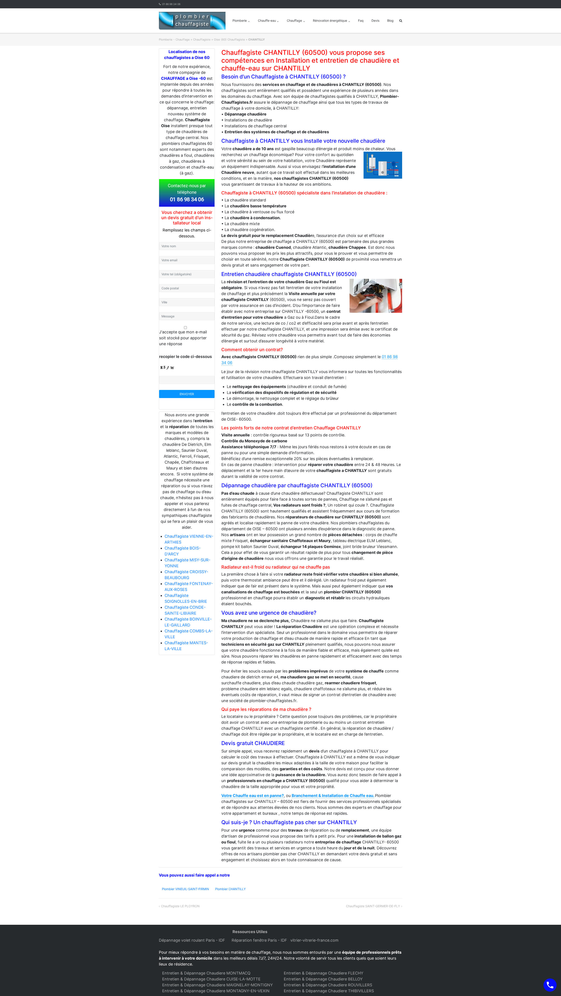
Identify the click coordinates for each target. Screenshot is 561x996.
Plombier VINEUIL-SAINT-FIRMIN (185, 889)
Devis (375, 20)
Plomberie (240, 20)
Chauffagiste (202, 39)
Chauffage (294, 20)
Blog (390, 20)
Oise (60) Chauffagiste (229, 39)
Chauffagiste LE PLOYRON (180, 906)
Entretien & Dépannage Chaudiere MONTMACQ (206, 973)
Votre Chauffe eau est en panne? (252, 795)
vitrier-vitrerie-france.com (315, 940)
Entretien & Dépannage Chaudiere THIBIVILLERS (329, 991)
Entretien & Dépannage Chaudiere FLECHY (323, 973)
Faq (361, 20)
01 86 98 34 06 (171, 4)
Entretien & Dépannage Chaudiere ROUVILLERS (328, 985)
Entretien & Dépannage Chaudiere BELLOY (323, 979)
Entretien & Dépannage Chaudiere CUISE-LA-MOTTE (211, 979)
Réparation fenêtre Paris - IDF (260, 940)
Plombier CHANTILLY (230, 889)
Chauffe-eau (267, 20)
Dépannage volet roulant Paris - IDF (192, 940)
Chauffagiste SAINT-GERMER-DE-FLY (373, 906)
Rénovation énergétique (330, 20)
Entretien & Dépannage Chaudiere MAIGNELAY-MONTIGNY (217, 985)
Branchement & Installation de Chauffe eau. (333, 795)
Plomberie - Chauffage (174, 39)
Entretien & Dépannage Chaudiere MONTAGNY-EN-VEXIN (216, 991)
